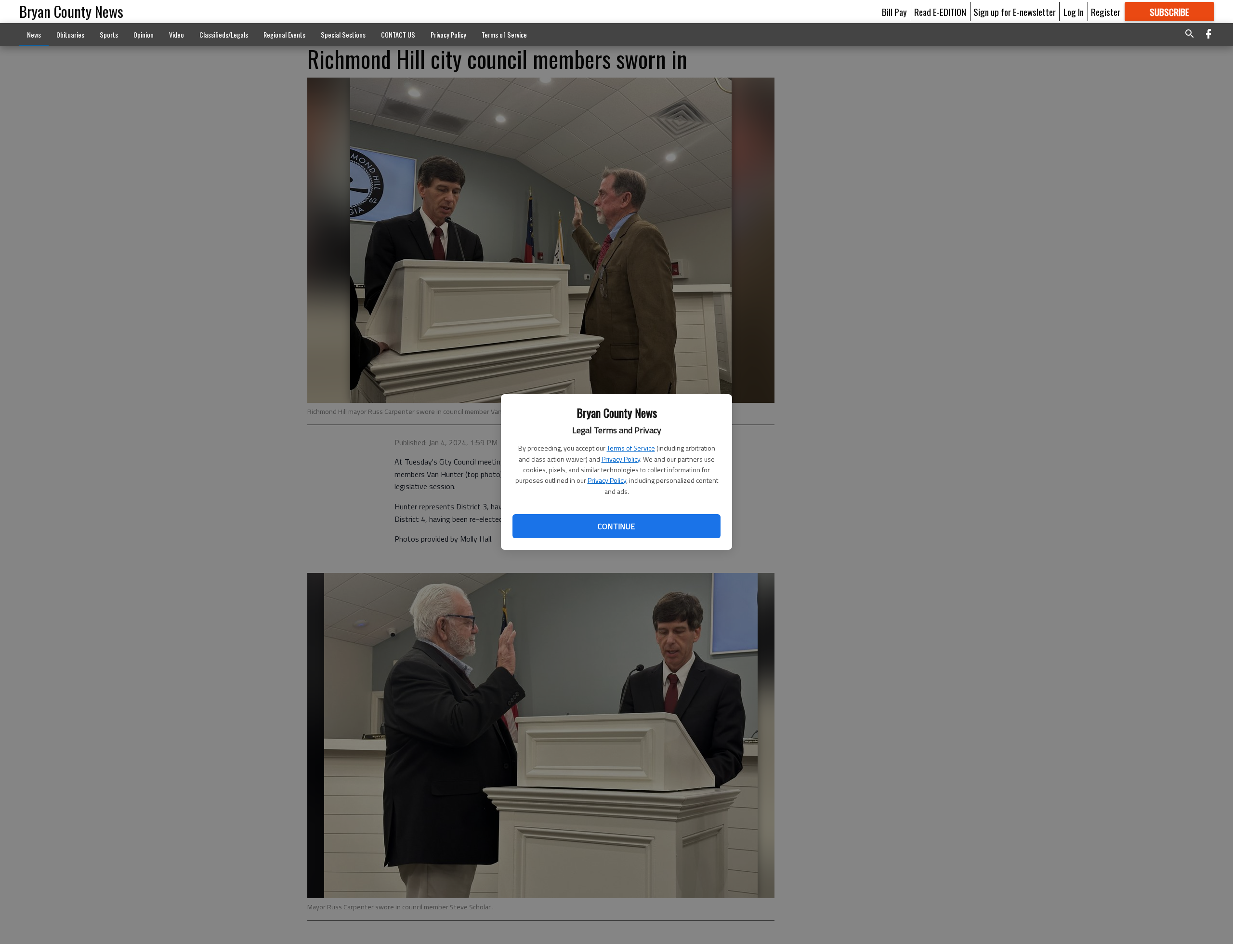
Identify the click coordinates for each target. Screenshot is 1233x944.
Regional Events (284, 34)
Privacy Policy (621, 459)
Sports (109, 34)
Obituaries (70, 34)
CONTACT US (398, 34)
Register (1105, 11)
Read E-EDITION (940, 11)
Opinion (143, 34)
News (34, 34)
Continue (616, 526)
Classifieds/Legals (223, 34)
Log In (1073, 11)
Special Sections (343, 34)
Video (176, 34)
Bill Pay (894, 11)
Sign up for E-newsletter (1014, 11)
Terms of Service (631, 448)
